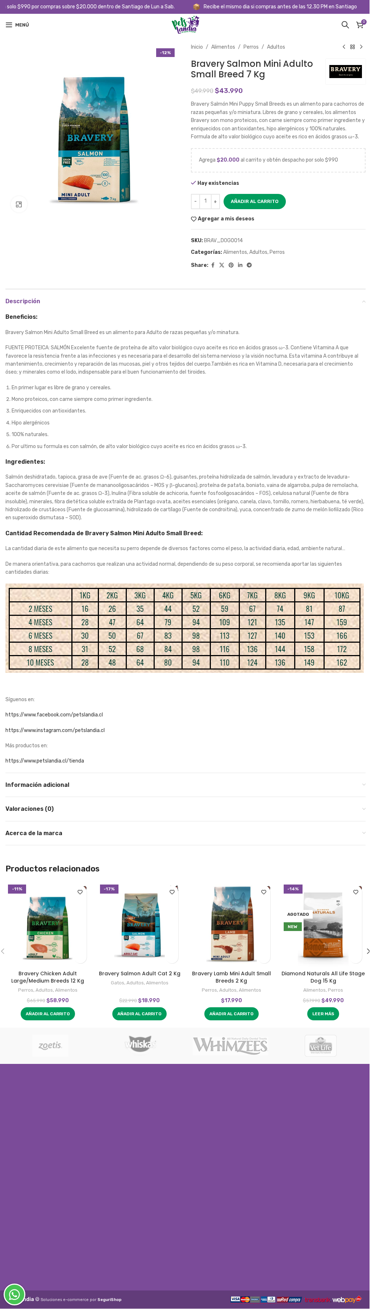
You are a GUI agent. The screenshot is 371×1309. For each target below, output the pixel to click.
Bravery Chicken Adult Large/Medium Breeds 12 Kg (47, 977)
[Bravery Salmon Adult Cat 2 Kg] (139, 924)
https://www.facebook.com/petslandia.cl (54, 715)
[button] (48, 1013)
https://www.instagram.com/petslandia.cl (55, 730)
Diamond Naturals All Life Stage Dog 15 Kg (323, 977)
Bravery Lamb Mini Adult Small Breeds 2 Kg (231, 977)
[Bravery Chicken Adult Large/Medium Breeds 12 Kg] (47, 924)
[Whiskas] (141, 1046)
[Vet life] (321, 1046)
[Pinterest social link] (231, 265)
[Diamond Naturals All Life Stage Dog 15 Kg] (323, 924)
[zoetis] (50, 1046)
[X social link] (221, 265)
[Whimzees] (231, 1046)
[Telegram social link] (249, 265)
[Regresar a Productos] (352, 47)
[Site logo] (185, 24)
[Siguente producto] (361, 47)
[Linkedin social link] (240, 265)
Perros (251, 47)
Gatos (117, 982)
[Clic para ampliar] (19, 204)
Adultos (276, 47)
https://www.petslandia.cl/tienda (44, 761)
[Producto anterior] (343, 47)
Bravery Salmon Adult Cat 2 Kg (139, 973)
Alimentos (223, 47)
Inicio (197, 47)
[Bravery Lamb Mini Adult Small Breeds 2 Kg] (231, 924)
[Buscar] (345, 24)
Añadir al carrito (255, 201)
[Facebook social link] (212, 265)
